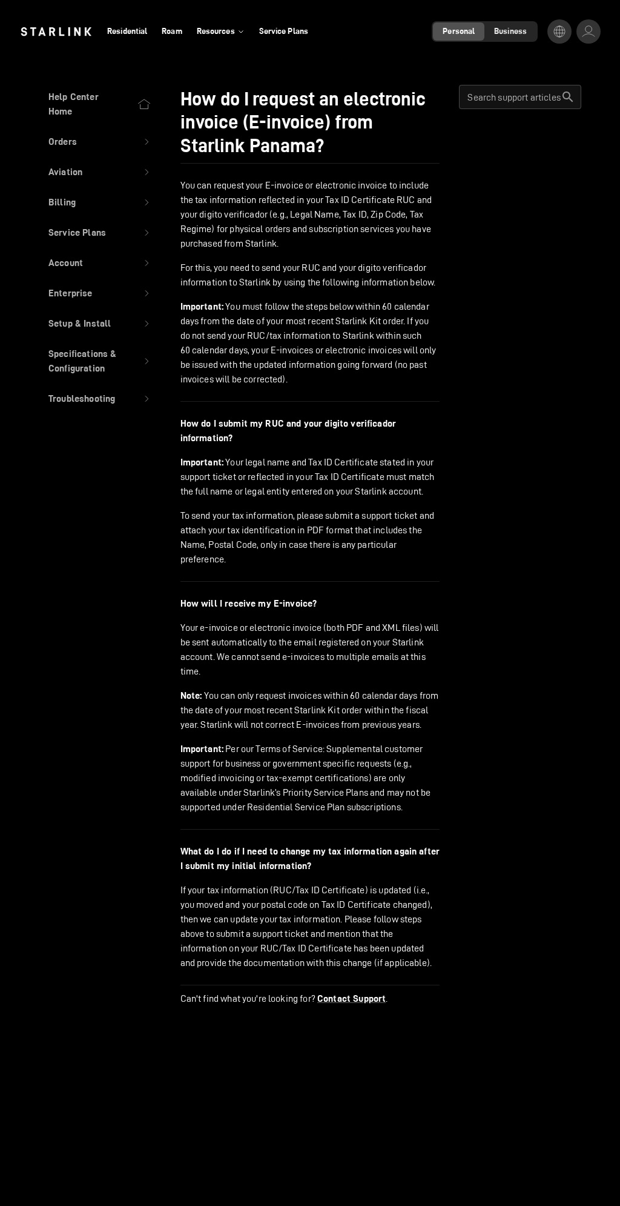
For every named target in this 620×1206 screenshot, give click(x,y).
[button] (100, 141)
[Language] (559, 31)
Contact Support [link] (351, 999)
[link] (56, 31)
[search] (568, 97)
